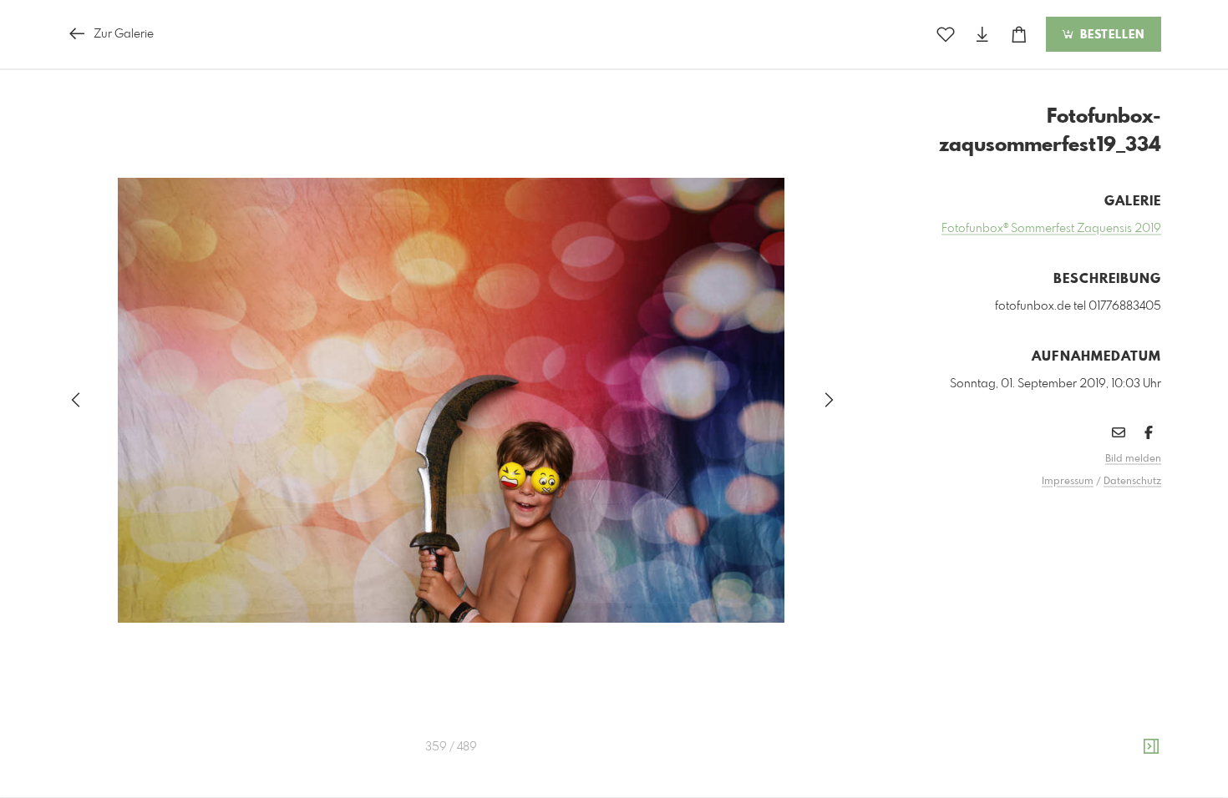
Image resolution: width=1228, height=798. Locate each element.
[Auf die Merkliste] (946, 34)
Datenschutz (1132, 482)
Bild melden (1133, 459)
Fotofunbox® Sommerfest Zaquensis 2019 (1051, 229)
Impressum (1068, 482)
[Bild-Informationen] (1151, 747)
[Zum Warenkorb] (1019, 34)
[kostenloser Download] (982, 34)
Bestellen (1110, 35)
